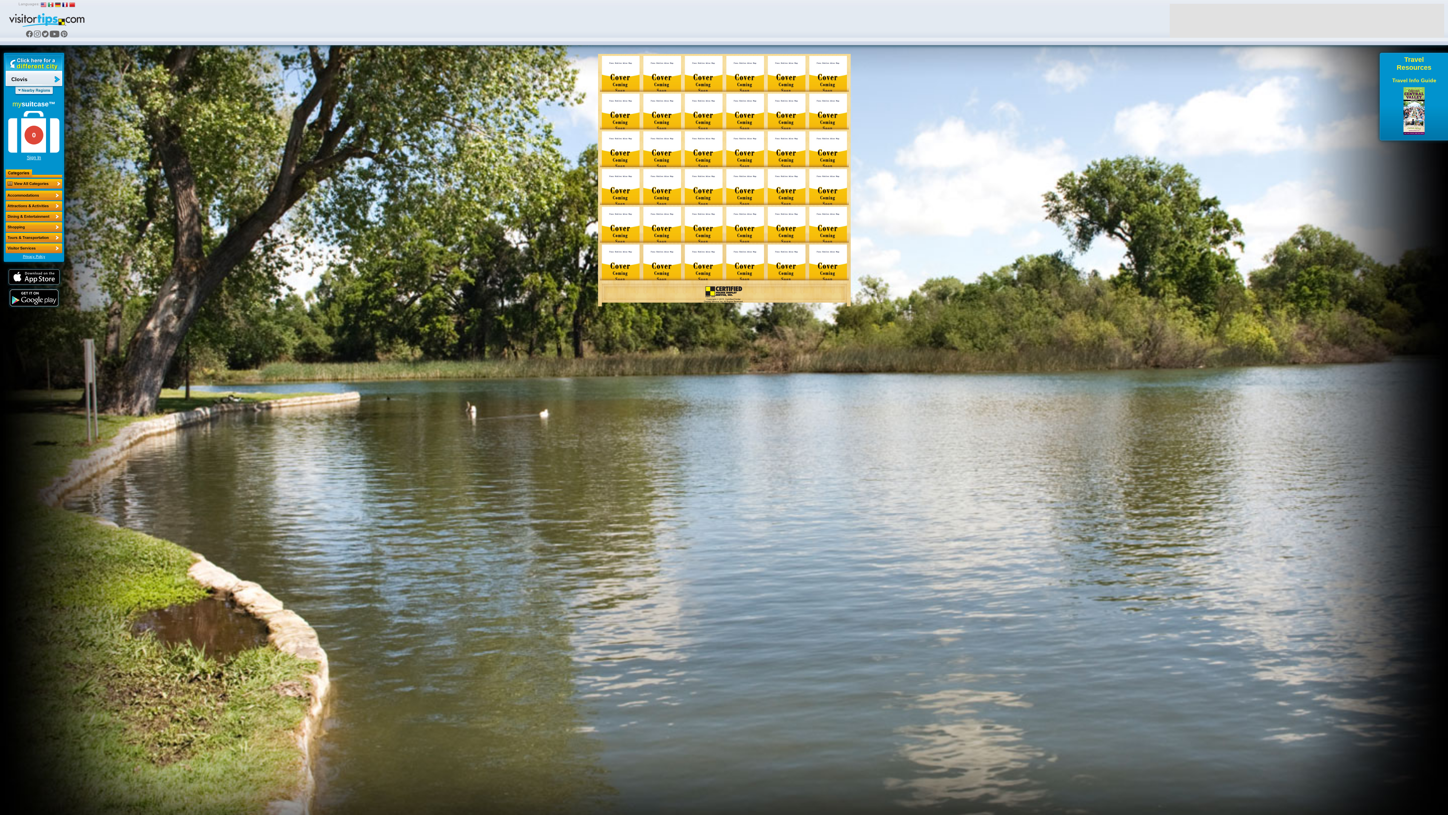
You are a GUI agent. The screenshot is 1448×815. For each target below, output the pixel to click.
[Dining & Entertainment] (34, 216)
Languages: (29, 4)
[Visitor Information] (34, 248)
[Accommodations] (34, 195)
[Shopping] (34, 227)
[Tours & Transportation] (34, 238)
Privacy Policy (34, 256)
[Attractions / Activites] (34, 206)
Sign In (34, 157)
